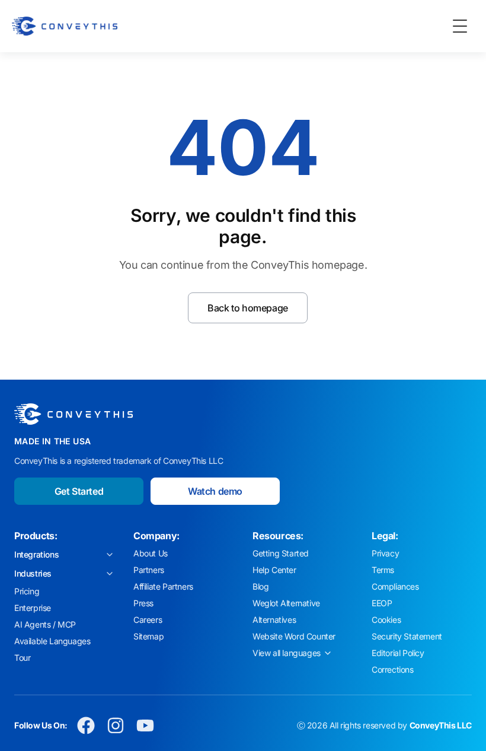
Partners (148, 570)
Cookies (386, 620)
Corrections (393, 669)
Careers (147, 620)
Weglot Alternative (286, 603)
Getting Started (280, 553)
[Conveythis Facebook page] (86, 725)
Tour (22, 658)
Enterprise (32, 608)
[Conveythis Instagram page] (115, 725)
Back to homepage (247, 308)
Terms (383, 570)
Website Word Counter (293, 636)
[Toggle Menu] (460, 26)
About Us (150, 553)
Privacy (385, 553)
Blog (260, 586)
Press (143, 603)
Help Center (274, 570)
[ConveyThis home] (64, 26)
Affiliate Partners (163, 586)
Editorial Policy (398, 653)
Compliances (395, 586)
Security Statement (407, 636)
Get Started (79, 491)
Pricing (26, 591)
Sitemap (148, 636)
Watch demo (215, 491)
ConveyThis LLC (441, 725)
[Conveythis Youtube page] (145, 725)
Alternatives (274, 620)
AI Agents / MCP (45, 624)
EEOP (382, 603)
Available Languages (52, 641)
